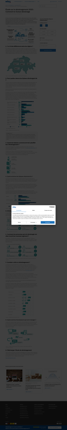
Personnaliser (33, 222)
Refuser (19, 222)
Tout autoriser (47, 222)
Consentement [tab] (18, 210)
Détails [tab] (33, 210)
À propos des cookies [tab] (48, 210)
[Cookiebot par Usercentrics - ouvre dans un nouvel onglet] (50, 207)
